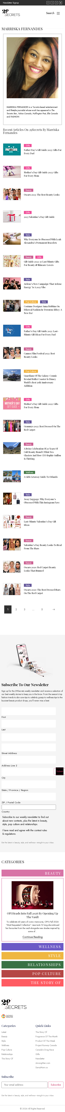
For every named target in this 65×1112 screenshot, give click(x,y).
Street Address (9, 753)
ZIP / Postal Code (11, 802)
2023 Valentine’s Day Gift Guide (39, 217)
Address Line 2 (9, 766)
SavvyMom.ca (42, 1067)
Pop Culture (31, 301)
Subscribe (56, 1085)
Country (6, 812)
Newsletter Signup (11, 2)
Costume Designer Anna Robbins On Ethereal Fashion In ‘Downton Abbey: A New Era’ (43, 310)
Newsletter (40, 1058)
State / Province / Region (15, 790)
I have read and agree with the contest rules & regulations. (24, 832)
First (4, 717)
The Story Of (41, 1032)
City (3, 778)
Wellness (29, 472)
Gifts (28, 145)
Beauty (28, 190)
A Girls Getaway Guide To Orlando (41, 476)
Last (4, 730)
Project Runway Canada (46, 1045)
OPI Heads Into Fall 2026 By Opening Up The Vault (32, 915)
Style (28, 234)
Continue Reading (33, 937)
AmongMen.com (43, 1063)
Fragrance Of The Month (47, 1036)
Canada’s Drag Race (45, 1049)
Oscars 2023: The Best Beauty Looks (42, 194)
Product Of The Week (45, 1040)
